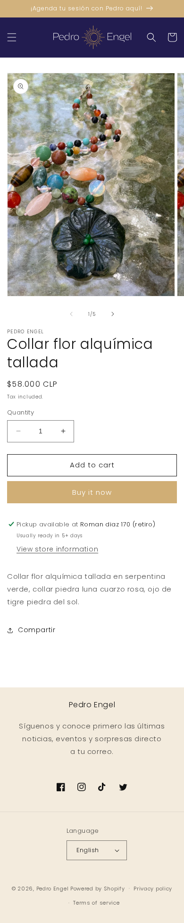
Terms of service (96, 902)
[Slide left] (71, 314)
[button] (11, 37)
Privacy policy (153, 888)
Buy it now (92, 492)
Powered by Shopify (97, 888)
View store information (57, 549)
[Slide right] (112, 314)
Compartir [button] (36, 630)
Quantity (20, 412)
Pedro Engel (52, 888)
